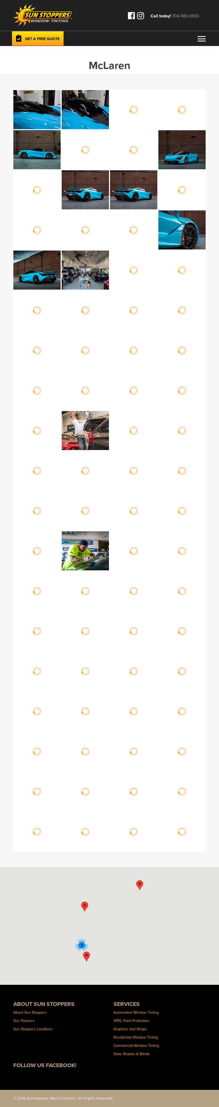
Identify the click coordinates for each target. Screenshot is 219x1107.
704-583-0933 (185, 16)
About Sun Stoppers (30, 1012)
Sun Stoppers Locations (33, 1029)
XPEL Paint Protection (131, 1020)
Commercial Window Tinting (136, 1045)
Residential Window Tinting (136, 1037)
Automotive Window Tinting (136, 1012)
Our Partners (24, 1020)
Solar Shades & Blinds (132, 1053)
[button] (84, 907)
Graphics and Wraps (130, 1029)
